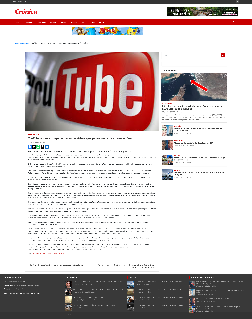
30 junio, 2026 (77, 300)
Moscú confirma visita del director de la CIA (193, 143)
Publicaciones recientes (202, 277)
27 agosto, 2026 (167, 112)
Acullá (101, 22)
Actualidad (72, 277)
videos (55, 253)
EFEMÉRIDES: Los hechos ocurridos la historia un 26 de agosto (158, 289)
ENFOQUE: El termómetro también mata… (88, 297)
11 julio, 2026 (77, 292)
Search (223, 55)
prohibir (49, 253)
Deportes (63, 22)
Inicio (18, 22)
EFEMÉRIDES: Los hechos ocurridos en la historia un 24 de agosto (159, 305)
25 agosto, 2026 (140, 300)
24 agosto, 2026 (140, 308)
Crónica (42, 142)
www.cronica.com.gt (9, 295)
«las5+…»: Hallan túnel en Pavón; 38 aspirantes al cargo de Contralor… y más (199, 159)
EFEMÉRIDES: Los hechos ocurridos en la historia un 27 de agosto (199, 173)
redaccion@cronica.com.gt (20, 289)
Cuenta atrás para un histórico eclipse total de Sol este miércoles (97, 282)
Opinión (84, 22)
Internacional (41, 22)
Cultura (74, 22)
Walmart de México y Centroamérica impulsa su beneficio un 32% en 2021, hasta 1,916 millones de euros (126, 266)
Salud (93, 22)
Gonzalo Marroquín (89, 300)
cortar (34, 253)
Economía (28, 22)
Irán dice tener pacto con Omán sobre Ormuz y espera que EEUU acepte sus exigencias (220, 282)
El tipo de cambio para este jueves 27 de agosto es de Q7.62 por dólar (198, 129)
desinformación (41, 253)
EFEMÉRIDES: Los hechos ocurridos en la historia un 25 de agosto (159, 297)
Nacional (53, 22)
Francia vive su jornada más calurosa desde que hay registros (96, 305)
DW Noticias (178, 112)
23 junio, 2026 (77, 308)
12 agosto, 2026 (78, 284)
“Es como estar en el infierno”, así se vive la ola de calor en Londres (98, 289)
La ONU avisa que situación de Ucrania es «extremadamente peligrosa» (57, 265)
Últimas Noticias (171, 70)
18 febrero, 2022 (33, 142)
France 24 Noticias (88, 292)
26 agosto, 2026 (140, 292)
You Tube (61, 253)
